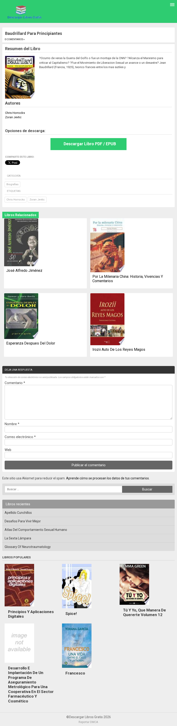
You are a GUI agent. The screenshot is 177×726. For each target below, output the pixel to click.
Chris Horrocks (15, 199)
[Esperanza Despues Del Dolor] (21, 316)
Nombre (12, 424)
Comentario (15, 383)
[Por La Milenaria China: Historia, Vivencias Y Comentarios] (107, 245)
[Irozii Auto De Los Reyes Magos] (107, 319)
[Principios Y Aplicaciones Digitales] (19, 607)
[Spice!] (76, 609)
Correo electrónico (20, 437)
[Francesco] (76, 669)
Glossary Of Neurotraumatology (28, 547)
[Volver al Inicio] (23, 11)
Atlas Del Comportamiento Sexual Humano (36, 530)
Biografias (12, 184)
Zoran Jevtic (37, 199)
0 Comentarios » (15, 39)
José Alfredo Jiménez (24, 270)
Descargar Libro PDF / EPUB (90, 143)
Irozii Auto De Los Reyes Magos (118, 349)
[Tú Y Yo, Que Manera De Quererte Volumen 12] (134, 606)
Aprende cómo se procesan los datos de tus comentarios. (108, 478)
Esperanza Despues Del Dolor (30, 343)
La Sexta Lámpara (18, 538)
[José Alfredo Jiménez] (21, 242)
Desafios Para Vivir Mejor (23, 521)
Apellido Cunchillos (18, 512)
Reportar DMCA (88, 722)
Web (8, 450)
